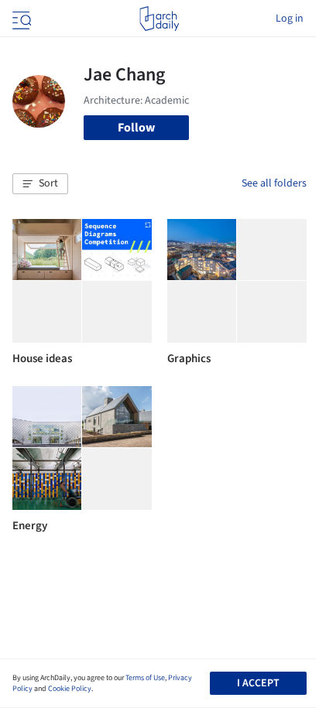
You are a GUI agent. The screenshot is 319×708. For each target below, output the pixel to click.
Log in (290, 18)
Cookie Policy (69, 688)
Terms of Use (145, 677)
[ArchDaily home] (159, 18)
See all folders (274, 183)
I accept (258, 683)
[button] (40, 184)
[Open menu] (20, 18)
